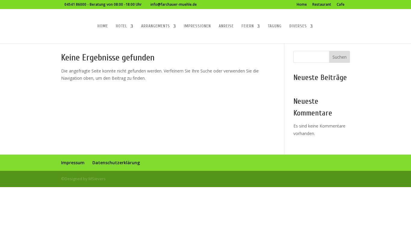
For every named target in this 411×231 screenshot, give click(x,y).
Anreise (226, 26)
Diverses (298, 26)
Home (302, 5)
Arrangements (155, 26)
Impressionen (197, 26)
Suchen (339, 57)
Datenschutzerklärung (116, 162)
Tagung (275, 26)
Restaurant (321, 5)
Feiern (248, 26)
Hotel (121, 26)
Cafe (341, 5)
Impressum (73, 162)
